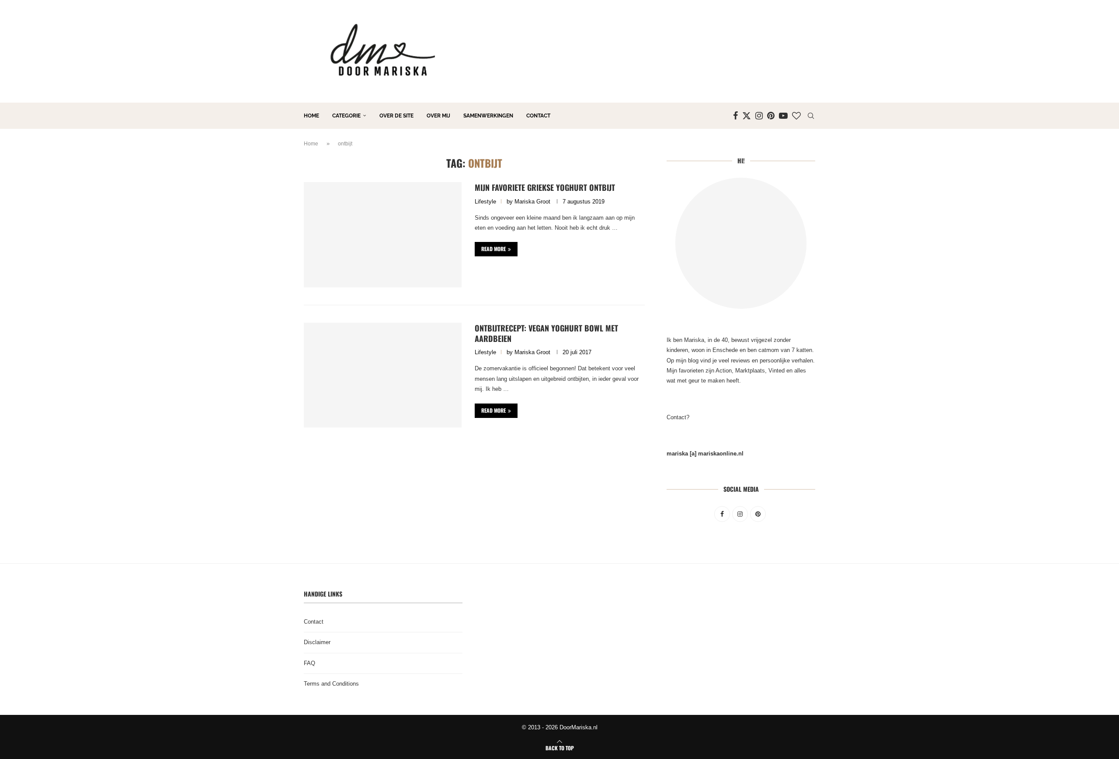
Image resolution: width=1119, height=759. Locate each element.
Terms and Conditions (331, 683)
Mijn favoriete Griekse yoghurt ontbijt (545, 187)
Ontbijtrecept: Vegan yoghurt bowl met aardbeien (546, 333)
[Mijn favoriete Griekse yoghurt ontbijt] (383, 234)
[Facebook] (735, 115)
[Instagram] (759, 115)
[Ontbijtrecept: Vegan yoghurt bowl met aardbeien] (383, 375)
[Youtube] (783, 115)
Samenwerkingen (488, 116)
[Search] (810, 115)
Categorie (346, 116)
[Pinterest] (771, 115)
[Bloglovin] (796, 115)
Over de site (396, 116)
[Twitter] (746, 115)
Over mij (438, 116)
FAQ (309, 663)
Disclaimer (317, 642)
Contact (538, 116)
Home (311, 116)
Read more (493, 248)
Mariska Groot (532, 201)
